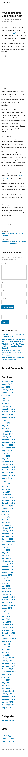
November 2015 (8, 442)
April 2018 (5, 387)
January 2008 (7, 694)
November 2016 (8, 412)
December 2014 (8, 467)
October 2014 (7, 473)
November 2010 (8, 600)
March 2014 (6, 492)
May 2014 (5, 486)
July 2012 (5, 547)
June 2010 (5, 614)
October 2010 (7, 603)
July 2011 (5, 578)
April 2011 (5, 586)
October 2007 (7, 702)
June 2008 (5, 680)
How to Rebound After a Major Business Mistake (13, 359)
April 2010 (5, 619)
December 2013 (8, 500)
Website (3, 298)
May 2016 (5, 426)
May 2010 (5, 616)
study (14, 33)
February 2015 (7, 462)
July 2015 (5, 453)
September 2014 (8, 475)
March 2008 (6, 688)
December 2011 (7, 567)
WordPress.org (7, 741)
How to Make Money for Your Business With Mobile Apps (13, 340)
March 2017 (6, 403)
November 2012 (8, 536)
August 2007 (6, 708)
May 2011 (5, 583)
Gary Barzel (6, 19)
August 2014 (6, 478)
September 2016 (8, 417)
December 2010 (8, 597)
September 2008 (8, 672)
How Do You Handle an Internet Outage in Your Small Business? (13, 353)
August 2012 (6, 544)
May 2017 (5, 398)
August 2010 (6, 608)
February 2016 (7, 434)
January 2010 (7, 627)
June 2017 (5, 395)
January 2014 (7, 498)
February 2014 (7, 495)
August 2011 (6, 575)
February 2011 (7, 591)
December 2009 (8, 630)
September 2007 (8, 705)
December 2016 (8, 409)
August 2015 (6, 450)
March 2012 (6, 558)
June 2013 (5, 517)
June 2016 (5, 423)
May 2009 (5, 649)
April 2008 (5, 685)
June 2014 (5, 484)
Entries (6, 736)
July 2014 (5, 481)
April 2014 (5, 489)
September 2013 (8, 509)
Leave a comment (7, 21)
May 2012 (5, 553)
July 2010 (5, 611)
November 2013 (8, 503)
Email (3, 290)
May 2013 (5, 520)
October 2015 (7, 445)
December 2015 (8, 439)
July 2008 (5, 677)
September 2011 (8, 572)
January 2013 (7, 531)
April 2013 (5, 522)
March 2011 (6, 589)
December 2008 (8, 663)
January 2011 (6, 594)
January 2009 (7, 661)
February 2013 (7, 528)
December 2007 (8, 697)
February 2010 (7, 625)
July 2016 (5, 420)
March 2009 (6, 655)
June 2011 (5, 580)
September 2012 (8, 542)
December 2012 (8, 533)
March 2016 (6, 431)
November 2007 (8, 699)
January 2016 (7, 437)
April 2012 (5, 556)
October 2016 (7, 415)
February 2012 (7, 561)
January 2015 (7, 464)
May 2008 (5, 683)
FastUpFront (6, 2)
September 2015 (8, 448)
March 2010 (6, 622)
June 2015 (5, 456)
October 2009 (7, 636)
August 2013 (6, 511)
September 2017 (8, 392)
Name (3, 282)
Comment (3, 263)
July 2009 (5, 644)
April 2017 (5, 401)
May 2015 (5, 459)
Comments (7, 738)
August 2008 (6, 674)
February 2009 (7, 658)
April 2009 (5, 652)
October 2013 (7, 506)
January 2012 (7, 564)
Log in (3, 733)
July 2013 (5, 514)
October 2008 (7, 669)
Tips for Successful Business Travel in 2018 (13, 335)
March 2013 (6, 525)
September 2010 (8, 605)
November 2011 (7, 569)
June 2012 (5, 550)
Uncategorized (7, 720)
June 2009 (5, 647)
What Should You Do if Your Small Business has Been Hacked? (12, 346)
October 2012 (7, 539)
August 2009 (6, 641)
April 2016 (5, 428)
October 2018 (7, 381)
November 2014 (8, 470)
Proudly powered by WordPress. (16, 749)
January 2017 (7, 406)
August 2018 (6, 384)
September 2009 (8, 638)
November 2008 (8, 666)
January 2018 (7, 390)
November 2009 (8, 633)
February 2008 (7, 691)
